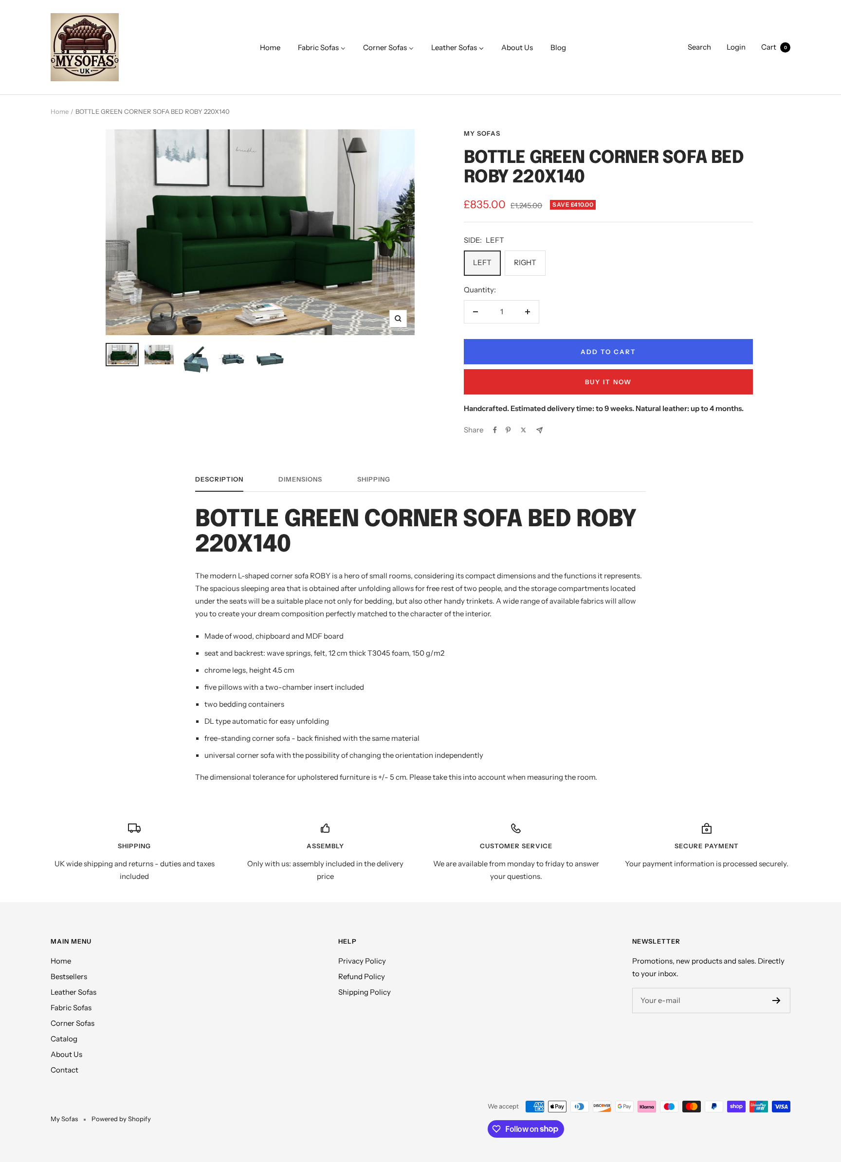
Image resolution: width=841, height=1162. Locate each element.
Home (60, 111)
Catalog (64, 1038)
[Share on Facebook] (495, 430)
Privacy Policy (362, 960)
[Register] (776, 1000)
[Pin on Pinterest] (508, 430)
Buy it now (608, 382)
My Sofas (482, 133)
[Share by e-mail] (539, 430)
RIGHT (525, 262)
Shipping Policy (364, 992)
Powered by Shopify (121, 1119)
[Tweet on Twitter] (523, 430)
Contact (64, 1069)
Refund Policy (361, 976)
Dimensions (300, 479)
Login (736, 47)
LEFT (482, 262)
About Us (66, 1054)
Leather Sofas (73, 992)
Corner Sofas (72, 1023)
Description (219, 479)
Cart (774, 47)
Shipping (373, 479)
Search (699, 47)
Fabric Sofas (71, 1007)
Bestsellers (69, 976)
